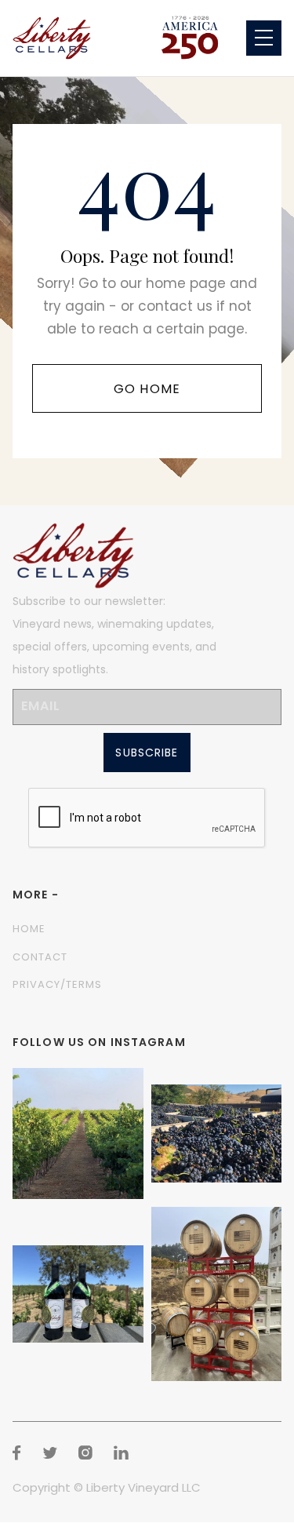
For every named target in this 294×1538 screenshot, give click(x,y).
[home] (52, 38)
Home (29, 928)
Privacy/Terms (58, 984)
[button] (263, 38)
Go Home (147, 389)
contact (40, 956)
